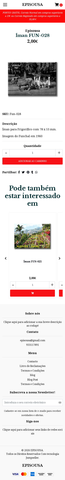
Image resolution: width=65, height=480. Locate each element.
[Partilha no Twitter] (23, 172)
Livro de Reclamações (32, 366)
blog (32, 375)
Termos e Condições (32, 370)
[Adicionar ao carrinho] (32, 293)
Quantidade (32, 146)
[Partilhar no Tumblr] (32, 172)
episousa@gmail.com (32, 340)
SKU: (5, 114)
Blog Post (32, 379)
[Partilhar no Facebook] (19, 172)
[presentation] (5, 258)
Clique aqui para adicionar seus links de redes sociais (32, 431)
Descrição (9, 123)
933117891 (32, 344)
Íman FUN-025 (33, 261)
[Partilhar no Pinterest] (28, 172)
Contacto (32, 361)
